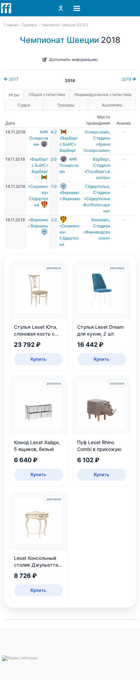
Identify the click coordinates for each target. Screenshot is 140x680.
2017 (13, 79)
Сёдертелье (97, 186)
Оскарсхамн (97, 131)
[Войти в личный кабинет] (61, 8)
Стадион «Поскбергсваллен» (97, 171)
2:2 (54, 219)
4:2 (54, 131)
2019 (127, 79)
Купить (38, 359)
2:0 (54, 159)
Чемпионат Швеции (59, 40)
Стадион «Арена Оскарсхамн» (97, 144)
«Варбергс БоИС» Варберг (68, 144)
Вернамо (100, 219)
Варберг (101, 159)
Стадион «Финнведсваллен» (96, 232)
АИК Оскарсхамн (38, 138)
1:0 (54, 186)
